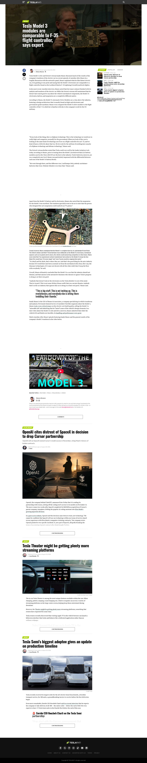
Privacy (97, 753)
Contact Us (66, 753)
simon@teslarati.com (67, 407)
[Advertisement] (60, 124)
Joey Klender (33, 556)
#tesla (104, 99)
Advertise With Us (79, 753)
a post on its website (34, 516)
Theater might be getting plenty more (48, 609)
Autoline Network (67, 246)
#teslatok (109, 99)
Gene (30, 448)
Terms (90, 753)
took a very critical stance (42, 306)
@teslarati (100, 97)
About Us (57, 753)
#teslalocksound (117, 99)
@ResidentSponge (34, 409)
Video (64, 393)
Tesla (49, 393)
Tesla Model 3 (56, 393)
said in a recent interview (69, 703)
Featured (43, 393)
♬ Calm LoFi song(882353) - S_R (106, 101)
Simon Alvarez (40, 71)
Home (50, 753)
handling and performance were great (68, 313)
